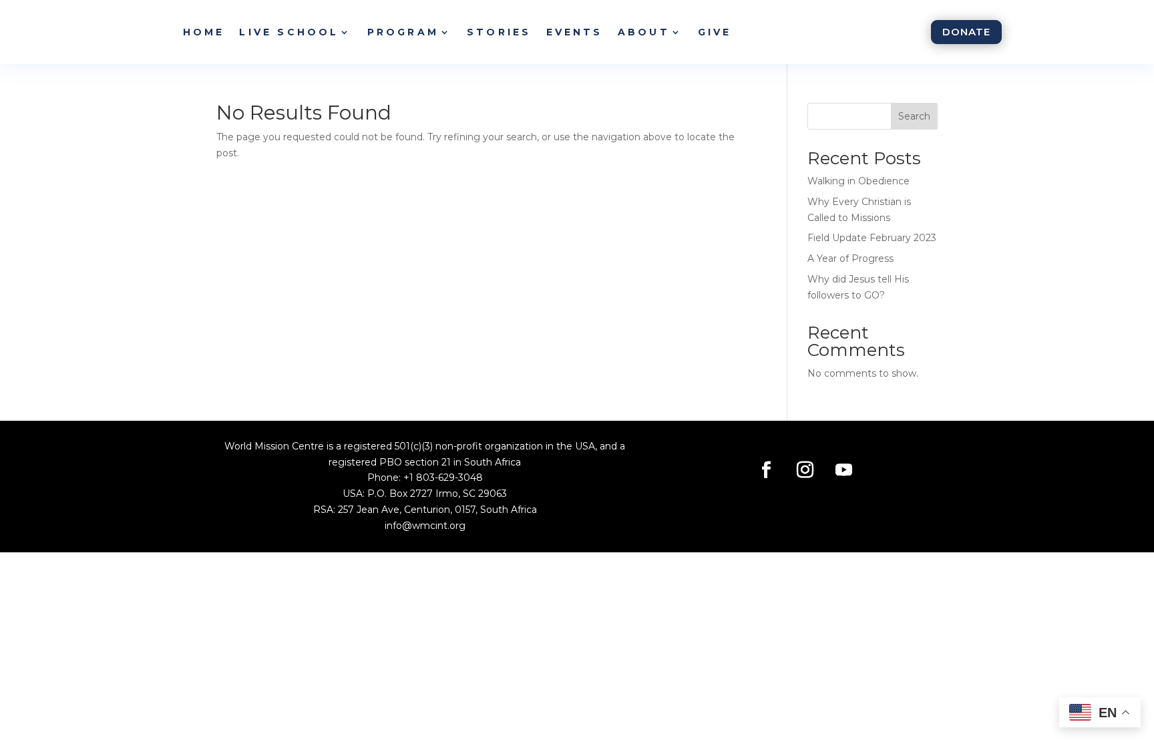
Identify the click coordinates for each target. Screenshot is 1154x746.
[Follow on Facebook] (766, 470)
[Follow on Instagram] (805, 470)
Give (715, 32)
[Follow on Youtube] (844, 470)
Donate (966, 31)
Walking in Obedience (858, 181)
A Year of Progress (850, 258)
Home (204, 32)
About (644, 32)
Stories (499, 32)
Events (574, 32)
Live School (289, 32)
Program (403, 32)
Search (914, 116)
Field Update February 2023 (871, 238)
